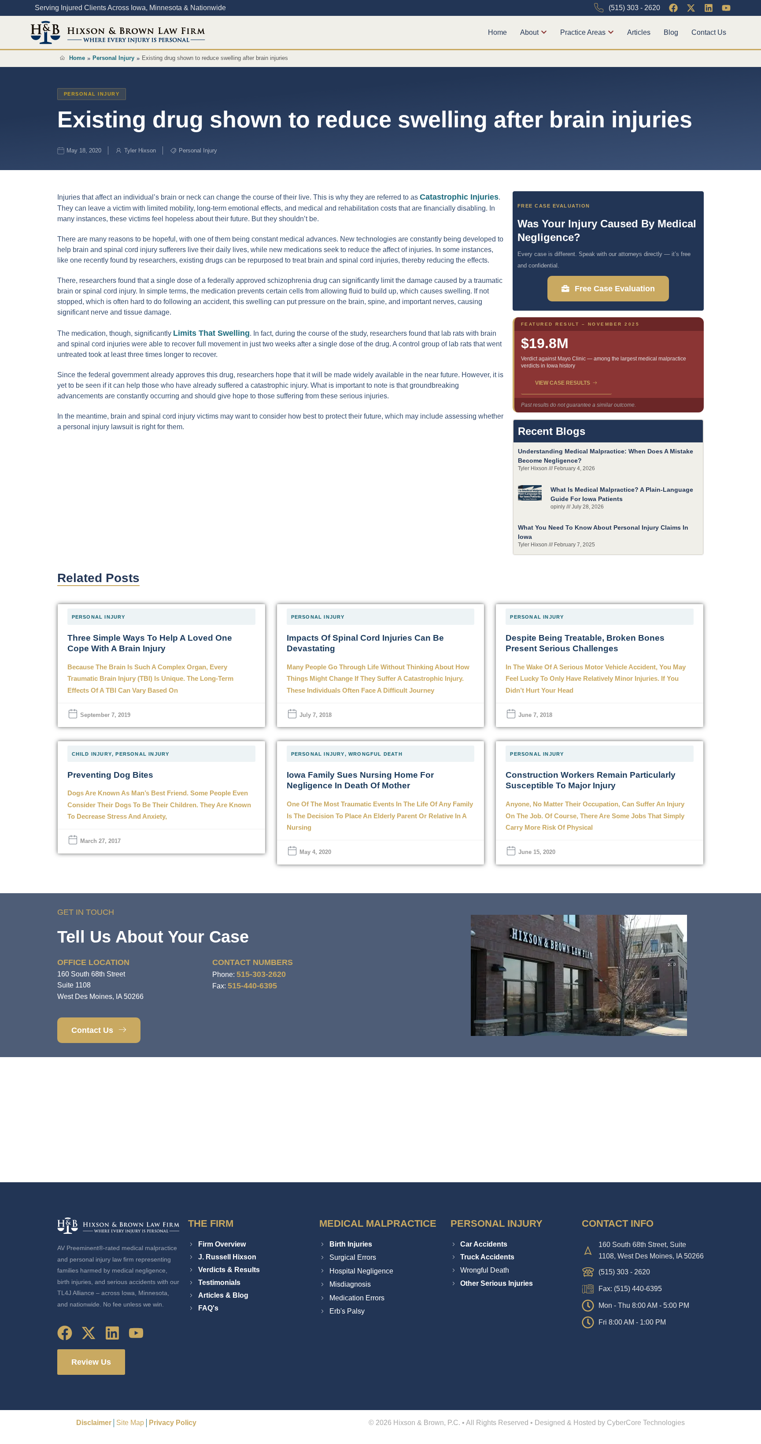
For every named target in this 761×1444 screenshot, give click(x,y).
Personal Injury (92, 94)
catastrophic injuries (459, 197)
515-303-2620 (261, 974)
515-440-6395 (252, 985)
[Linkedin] (708, 8)
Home (497, 32)
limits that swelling (211, 333)
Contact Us (708, 32)
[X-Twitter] (691, 8)
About (529, 32)
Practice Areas (583, 32)
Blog (671, 32)
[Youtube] (726, 8)
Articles (638, 32)
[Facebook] (673, 8)
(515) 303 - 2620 (634, 7)
